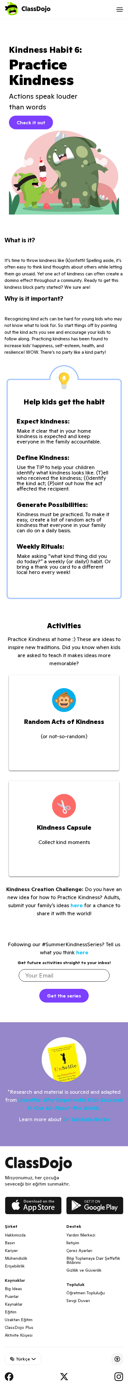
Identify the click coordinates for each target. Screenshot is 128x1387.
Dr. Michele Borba (86, 1119)
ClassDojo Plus (19, 1327)
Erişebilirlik (15, 1266)
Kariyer (11, 1250)
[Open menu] (120, 9)
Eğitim (10, 1312)
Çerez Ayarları (79, 1250)
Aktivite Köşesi (18, 1335)
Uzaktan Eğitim (18, 1319)
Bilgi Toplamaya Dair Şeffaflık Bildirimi (93, 1260)
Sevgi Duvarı (78, 1300)
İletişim (72, 1242)
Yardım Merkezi (80, 1235)
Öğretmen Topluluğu (85, 1293)
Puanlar (12, 1296)
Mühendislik (16, 1258)
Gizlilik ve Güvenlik (84, 1270)
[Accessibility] (117, 1359)
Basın (10, 1242)
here (77, 905)
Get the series (64, 996)
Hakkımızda (15, 1235)
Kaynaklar (14, 1304)
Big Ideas (13, 1288)
